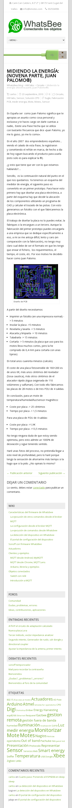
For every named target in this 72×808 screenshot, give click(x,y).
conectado (39, 487)
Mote (30, 101)
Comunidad (15, 600)
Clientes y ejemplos (19, 553)
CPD (58, 704)
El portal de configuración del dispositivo (31, 539)
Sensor (20, 98)
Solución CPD (32, 98)
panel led (60, 741)
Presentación (18, 745)
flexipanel (31, 715)
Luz (61, 725)
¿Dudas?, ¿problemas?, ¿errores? (26, 678)
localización (45, 726)
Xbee (59, 755)
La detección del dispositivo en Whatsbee (32, 535)
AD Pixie (57, 699)
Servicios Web (30, 751)
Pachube (45, 741)
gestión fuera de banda (39, 720)
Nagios (41, 735)
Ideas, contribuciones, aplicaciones (27, 609)
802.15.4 (11, 699)
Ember (29, 710)
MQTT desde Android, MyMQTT (26, 557)
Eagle (48, 98)
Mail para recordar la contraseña (26, 669)
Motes (37, 101)
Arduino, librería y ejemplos (24, 566)
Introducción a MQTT (21, 580)
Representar (50, 745)
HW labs (11, 98)
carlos (13, 94)
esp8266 (11, 715)
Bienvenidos (15, 673)
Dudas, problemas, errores (23, 605)
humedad (12, 725)
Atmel (28, 704)
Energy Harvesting (46, 710)
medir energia (19, 101)
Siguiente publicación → (51, 473)
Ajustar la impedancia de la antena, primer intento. (35, 648)
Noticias (50, 736)
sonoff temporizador (20, 664)
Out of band (30, 740)
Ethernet (21, 715)
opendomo (14, 741)
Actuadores (15, 548)
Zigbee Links (14, 760)
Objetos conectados (19, 571)
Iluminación (29, 725)
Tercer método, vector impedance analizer (31, 635)
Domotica (20, 710)
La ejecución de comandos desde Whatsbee (33, 530)
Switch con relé (18, 575)
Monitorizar (48, 729)
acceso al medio (23, 700)
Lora (54, 725)
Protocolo (35, 745)
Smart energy (51, 750)
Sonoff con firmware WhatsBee (25, 544)
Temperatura (27, 756)
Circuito (59, 94)
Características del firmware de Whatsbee (31, 512)
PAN (54, 741)
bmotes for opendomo (45, 705)
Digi (11, 709)
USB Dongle (47, 756)
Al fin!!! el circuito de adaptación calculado (30, 626)
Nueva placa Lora (18, 630)
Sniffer (10, 756)
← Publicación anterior (19, 473)
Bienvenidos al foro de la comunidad (28, 683)
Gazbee (41, 715)
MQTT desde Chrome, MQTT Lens (27, 562)
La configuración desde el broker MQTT (31, 525)
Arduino (14, 704)
